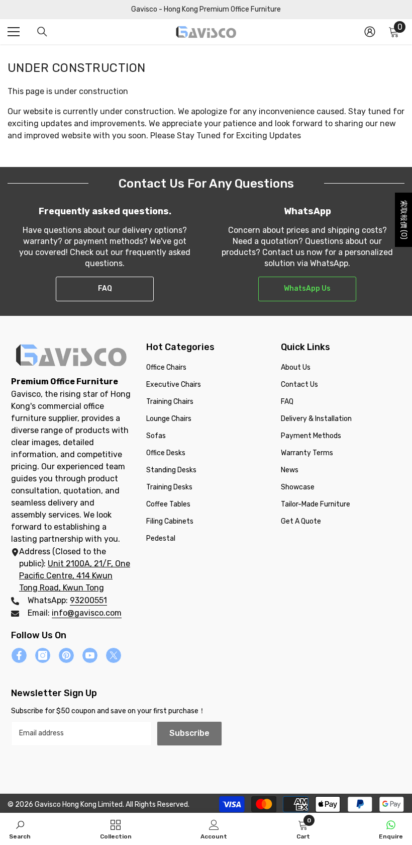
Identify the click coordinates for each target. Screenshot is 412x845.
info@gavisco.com (87, 613)
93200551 (88, 600)
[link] (20, 829)
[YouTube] (90, 655)
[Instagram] (43, 655)
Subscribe (189, 733)
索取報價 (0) (403, 219)
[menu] (14, 32)
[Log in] (369, 31)
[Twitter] (114, 655)
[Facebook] (19, 655)
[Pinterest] (66, 655)
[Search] (42, 32)
